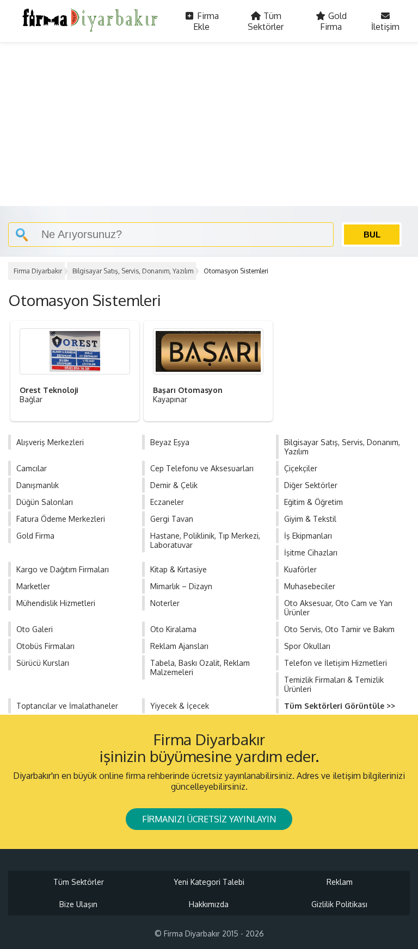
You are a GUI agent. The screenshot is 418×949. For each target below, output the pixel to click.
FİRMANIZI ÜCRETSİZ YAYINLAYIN (209, 819)
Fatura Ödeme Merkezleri (60, 518)
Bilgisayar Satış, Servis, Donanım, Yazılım (132, 271)
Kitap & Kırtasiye (178, 569)
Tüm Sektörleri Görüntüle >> (339, 705)
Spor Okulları (307, 646)
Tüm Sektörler (266, 21)
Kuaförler (300, 569)
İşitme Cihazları (310, 552)
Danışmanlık (37, 485)
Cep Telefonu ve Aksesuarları (202, 468)
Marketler (33, 586)
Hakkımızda (209, 904)
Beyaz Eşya (169, 442)
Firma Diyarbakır (38, 271)
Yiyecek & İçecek (179, 705)
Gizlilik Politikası (339, 904)
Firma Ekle (206, 21)
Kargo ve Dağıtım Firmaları (62, 569)
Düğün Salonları (44, 502)
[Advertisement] (209, 124)
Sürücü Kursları (42, 662)
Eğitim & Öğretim (313, 502)
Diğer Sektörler (310, 485)
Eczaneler (167, 502)
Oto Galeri (34, 629)
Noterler (165, 603)
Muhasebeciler (309, 586)
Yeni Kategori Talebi (209, 881)
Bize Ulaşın (78, 904)
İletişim (385, 26)
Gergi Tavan (171, 518)
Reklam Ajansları (179, 646)
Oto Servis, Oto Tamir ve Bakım (339, 629)
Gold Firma (333, 21)
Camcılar (31, 468)
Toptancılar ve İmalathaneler (67, 705)
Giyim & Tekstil (310, 518)
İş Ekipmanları (308, 535)
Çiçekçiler (300, 468)
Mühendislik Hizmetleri (55, 603)
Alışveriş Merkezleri (50, 442)
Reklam (340, 881)
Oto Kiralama (173, 629)
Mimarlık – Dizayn (181, 586)
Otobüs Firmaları (45, 646)
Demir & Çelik (174, 485)
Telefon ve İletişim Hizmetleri (335, 662)
